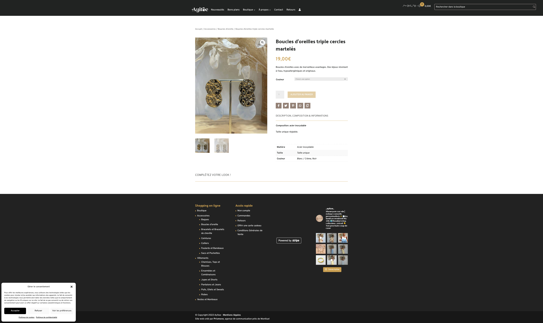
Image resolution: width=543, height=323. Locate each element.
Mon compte (243, 210)
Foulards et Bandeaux (212, 248)
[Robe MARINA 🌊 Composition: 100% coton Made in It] (332, 249)
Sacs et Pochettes (210, 253)
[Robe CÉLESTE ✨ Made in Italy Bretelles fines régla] (343, 260)
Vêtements (202, 258)
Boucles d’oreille (209, 224)
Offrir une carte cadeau (249, 225)
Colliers (205, 243)
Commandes (243, 215)
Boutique (201, 210)
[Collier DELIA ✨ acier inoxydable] (321, 249)
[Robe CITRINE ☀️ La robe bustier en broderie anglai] (332, 260)
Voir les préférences (61, 310)
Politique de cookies (27, 317)
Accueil (198, 29)
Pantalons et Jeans (211, 284)
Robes (204, 294)
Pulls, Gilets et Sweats (212, 289)
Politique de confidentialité (46, 317)
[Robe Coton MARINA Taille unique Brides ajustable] (343, 238)
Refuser (38, 310)
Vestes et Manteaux (207, 299)
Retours (241, 220)
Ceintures (206, 238)
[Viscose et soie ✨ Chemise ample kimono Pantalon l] (332, 238)
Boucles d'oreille (225, 29)
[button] (71, 286)
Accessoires (210, 29)
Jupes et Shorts (209, 279)
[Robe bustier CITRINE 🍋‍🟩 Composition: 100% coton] (343, 249)
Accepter (15, 310)
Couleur (280, 79)
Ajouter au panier (301, 94)
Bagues (205, 219)
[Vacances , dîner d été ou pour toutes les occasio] (321, 238)
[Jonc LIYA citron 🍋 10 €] (321, 260)
